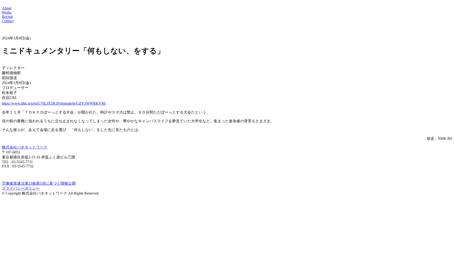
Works (7, 12)
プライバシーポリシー (21, 188)
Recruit (7, 17)
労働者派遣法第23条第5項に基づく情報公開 (39, 183)
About (6, 8)
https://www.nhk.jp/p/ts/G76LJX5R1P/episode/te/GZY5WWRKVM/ (54, 103)
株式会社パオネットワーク (24, 147)
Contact (7, 21)
